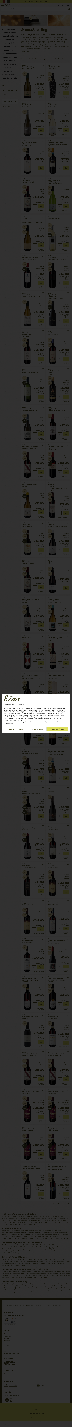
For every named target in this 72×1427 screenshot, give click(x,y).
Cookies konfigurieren (14, 729)
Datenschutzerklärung (17, 720)
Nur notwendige (36, 729)
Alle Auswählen (57, 729)
